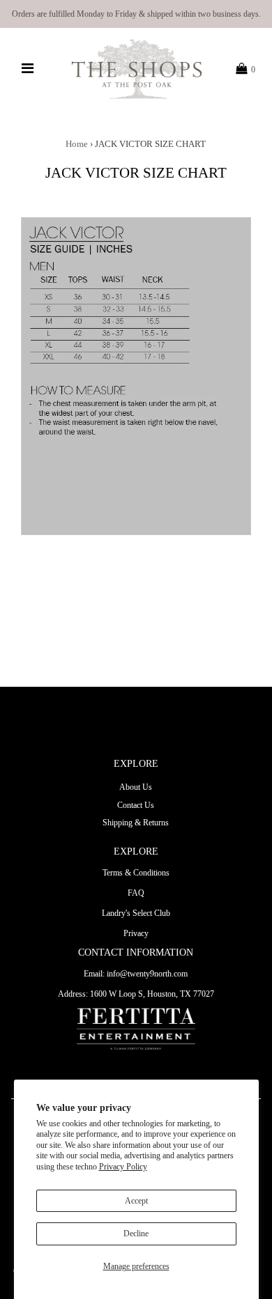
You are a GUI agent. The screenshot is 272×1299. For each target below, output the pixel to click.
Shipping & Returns (136, 822)
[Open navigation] (27, 69)
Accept (136, 1201)
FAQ (136, 893)
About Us (135, 787)
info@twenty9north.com (147, 974)
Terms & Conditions (136, 873)
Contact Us (135, 805)
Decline (136, 1233)
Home (77, 144)
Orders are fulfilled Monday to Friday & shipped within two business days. (136, 14)
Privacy (136, 933)
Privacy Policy (123, 1167)
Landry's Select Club (136, 913)
